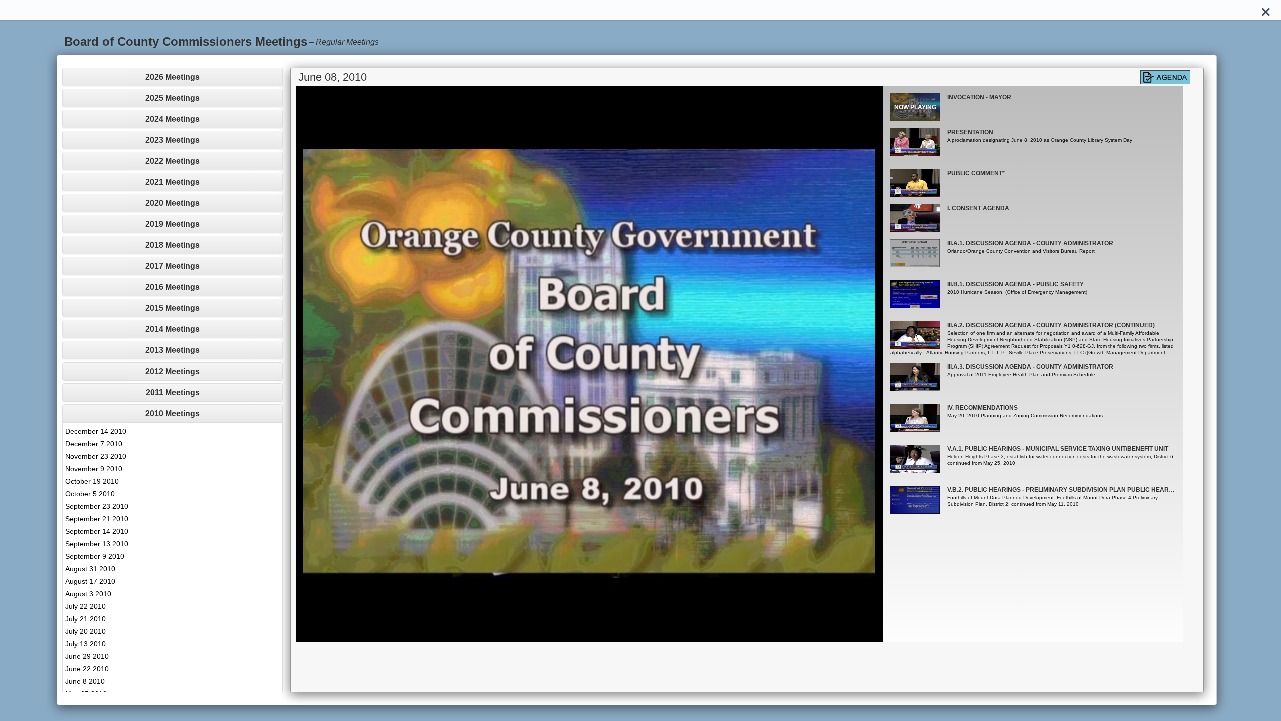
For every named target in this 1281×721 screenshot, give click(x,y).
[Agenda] (1165, 77)
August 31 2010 (90, 569)
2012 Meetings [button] (172, 371)
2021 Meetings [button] (172, 182)
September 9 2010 (94, 556)
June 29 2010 (87, 656)
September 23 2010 (96, 506)
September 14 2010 (96, 531)
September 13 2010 (96, 544)
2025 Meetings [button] (172, 98)
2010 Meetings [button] (172, 413)
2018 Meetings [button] (172, 245)
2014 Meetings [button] (172, 329)
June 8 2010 (85, 681)
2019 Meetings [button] (172, 224)
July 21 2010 (85, 619)
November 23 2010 (95, 456)
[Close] (1266, 10)
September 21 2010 (96, 519)
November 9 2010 (93, 469)
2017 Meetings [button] (172, 266)
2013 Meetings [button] (172, 350)
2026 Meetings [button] (172, 77)
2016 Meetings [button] (172, 287)
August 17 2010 (90, 581)
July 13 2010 (85, 644)
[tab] (172, 77)
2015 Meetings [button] (172, 308)
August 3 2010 (88, 594)
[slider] (578, 634)
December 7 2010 (93, 444)
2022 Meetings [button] (172, 161)
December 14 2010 (95, 431)
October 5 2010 (90, 494)
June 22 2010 (87, 669)
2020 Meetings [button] (172, 203)
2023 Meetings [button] (172, 140)
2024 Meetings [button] (172, 119)
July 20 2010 (85, 631)
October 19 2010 (92, 481)
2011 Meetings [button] (173, 392)
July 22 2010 (85, 606)
